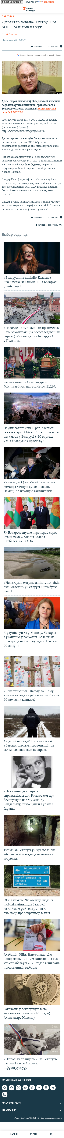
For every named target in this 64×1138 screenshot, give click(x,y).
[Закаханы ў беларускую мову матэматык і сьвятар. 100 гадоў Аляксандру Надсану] (32, 989)
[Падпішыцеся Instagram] (46, 1087)
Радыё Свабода (10, 34)
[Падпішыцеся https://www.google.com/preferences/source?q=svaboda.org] (4, 1087)
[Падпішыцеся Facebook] (11, 1087)
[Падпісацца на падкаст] (32, 1087)
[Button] (37, 47)
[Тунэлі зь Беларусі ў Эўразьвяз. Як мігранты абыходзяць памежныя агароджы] (32, 830)
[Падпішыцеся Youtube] (25, 1087)
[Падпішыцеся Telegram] (53, 1087)
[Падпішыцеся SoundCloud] (39, 1087)
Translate (49, 2)
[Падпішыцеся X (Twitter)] (18, 1087)
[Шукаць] (51, 1134)
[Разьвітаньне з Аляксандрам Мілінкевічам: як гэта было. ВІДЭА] (32, 362)
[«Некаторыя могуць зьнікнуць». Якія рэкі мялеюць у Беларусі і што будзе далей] (32, 563)
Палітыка (8, 16)
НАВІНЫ (14, 1134)
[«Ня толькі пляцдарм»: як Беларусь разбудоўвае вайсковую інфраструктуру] (32, 1039)
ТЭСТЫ (33, 1134)
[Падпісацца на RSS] (4, 1094)
